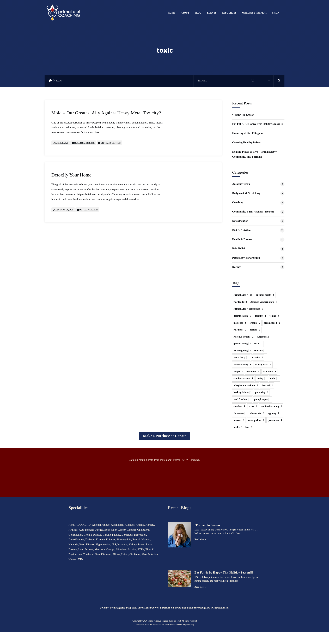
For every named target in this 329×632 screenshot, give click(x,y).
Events (211, 12)
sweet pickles (256, 420)
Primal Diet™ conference (248, 309)
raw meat (240, 329)
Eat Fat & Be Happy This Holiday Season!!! (257, 123)
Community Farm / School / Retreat (253, 211)
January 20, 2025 (64, 210)
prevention (275, 420)
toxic (258, 343)
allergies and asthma (246, 385)
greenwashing (242, 343)
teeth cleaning (242, 364)
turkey (262, 378)
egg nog (273, 413)
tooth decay (241, 357)
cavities (257, 357)
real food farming (271, 406)
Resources (229, 12)
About (185, 12)
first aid (267, 385)
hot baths (252, 371)
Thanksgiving (242, 350)
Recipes (236, 266)
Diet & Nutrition (111, 143)
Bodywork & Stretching (246, 193)
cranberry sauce (243, 378)
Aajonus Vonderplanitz (263, 302)
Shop (275, 12)
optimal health (265, 295)
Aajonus (263, 336)
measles (239, 420)
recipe (238, 371)
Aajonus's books (243, 336)
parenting (261, 392)
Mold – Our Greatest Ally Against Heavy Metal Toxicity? (106, 112)
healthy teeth (263, 364)
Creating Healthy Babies (246, 142)
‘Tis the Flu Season (243, 114)
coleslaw (239, 406)
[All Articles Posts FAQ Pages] (238, 81)
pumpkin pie (262, 399)
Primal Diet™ (243, 295)
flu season (240, 413)
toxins (274, 316)
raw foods (240, 302)
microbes (240, 323)
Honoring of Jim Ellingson (247, 133)
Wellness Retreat (254, 12)
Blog (198, 12)
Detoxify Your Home (71, 175)
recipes (255, 329)
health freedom (243, 427)
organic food (272, 323)
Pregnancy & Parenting (246, 257)
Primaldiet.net (221, 607)
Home (171, 12)
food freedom (242, 399)
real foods (269, 371)
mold (274, 378)
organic (254, 323)
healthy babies (243, 392)
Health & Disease (84, 143)
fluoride (260, 350)
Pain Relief (238, 248)
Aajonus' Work (241, 183)
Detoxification (88, 210)
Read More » (200, 539)
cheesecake (257, 413)
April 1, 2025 (61, 143)
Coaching (237, 202)
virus (253, 406)
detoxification (242, 316)
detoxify (260, 316)
